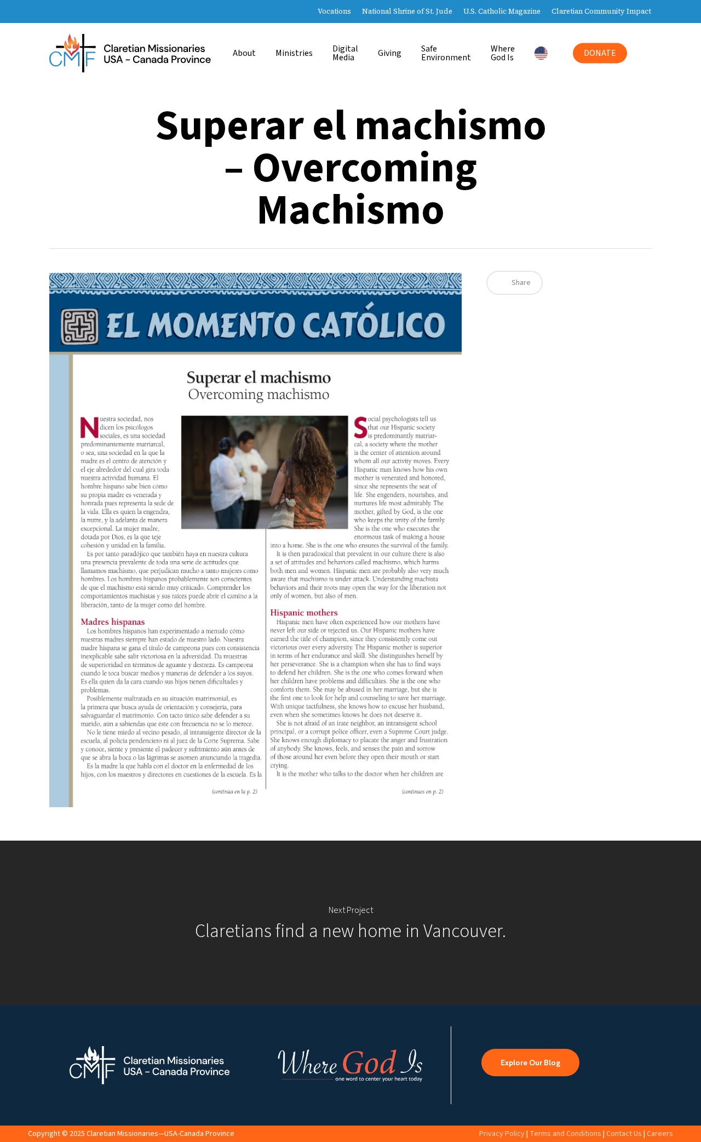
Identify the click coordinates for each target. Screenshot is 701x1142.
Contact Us (624, 1133)
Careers (660, 1133)
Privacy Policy (502, 1133)
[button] (530, 1062)
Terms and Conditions (565, 1133)
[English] (544, 53)
